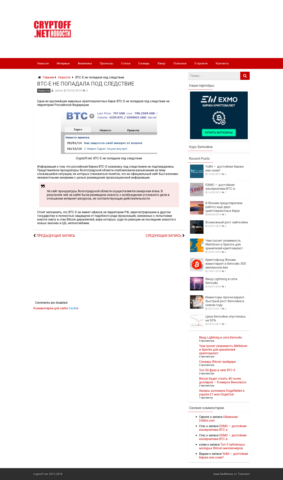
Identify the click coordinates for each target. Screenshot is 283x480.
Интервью (63, 63)
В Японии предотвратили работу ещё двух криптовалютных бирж (223, 207)
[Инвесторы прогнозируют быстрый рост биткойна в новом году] (196, 307)
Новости (43, 63)
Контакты (222, 63)
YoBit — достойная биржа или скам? (223, 455)
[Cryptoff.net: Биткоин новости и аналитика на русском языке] (52, 36)
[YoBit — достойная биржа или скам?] (196, 177)
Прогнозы (106, 63)
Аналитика (85, 63)
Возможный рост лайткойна (226, 222)
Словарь (144, 63)
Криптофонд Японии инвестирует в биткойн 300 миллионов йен (225, 263)
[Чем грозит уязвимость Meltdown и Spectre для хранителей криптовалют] (196, 251)
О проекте (201, 63)
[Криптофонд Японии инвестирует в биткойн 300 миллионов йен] (196, 270)
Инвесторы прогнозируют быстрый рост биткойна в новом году (224, 301)
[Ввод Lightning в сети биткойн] (196, 289)
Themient (244, 474)
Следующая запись (164, 236)
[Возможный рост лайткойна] (196, 233)
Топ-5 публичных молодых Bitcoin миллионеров (222, 446)
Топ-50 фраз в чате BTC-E (217, 370)
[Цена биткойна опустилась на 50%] (196, 327)
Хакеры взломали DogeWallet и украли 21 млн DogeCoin (221, 392)
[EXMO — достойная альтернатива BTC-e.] (196, 195)
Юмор (161, 63)
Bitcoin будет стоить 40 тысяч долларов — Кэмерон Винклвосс (222, 380)
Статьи (125, 63)
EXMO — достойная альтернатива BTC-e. (220, 187)
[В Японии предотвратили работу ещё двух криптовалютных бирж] (196, 213)
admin (59, 90)
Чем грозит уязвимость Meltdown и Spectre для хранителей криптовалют (224, 244)
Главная (48, 77)
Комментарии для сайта (56, 308)
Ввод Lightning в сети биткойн (220, 337)
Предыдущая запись (56, 236)
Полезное (180, 63)
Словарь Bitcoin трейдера (217, 362)
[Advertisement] (178, 29)
